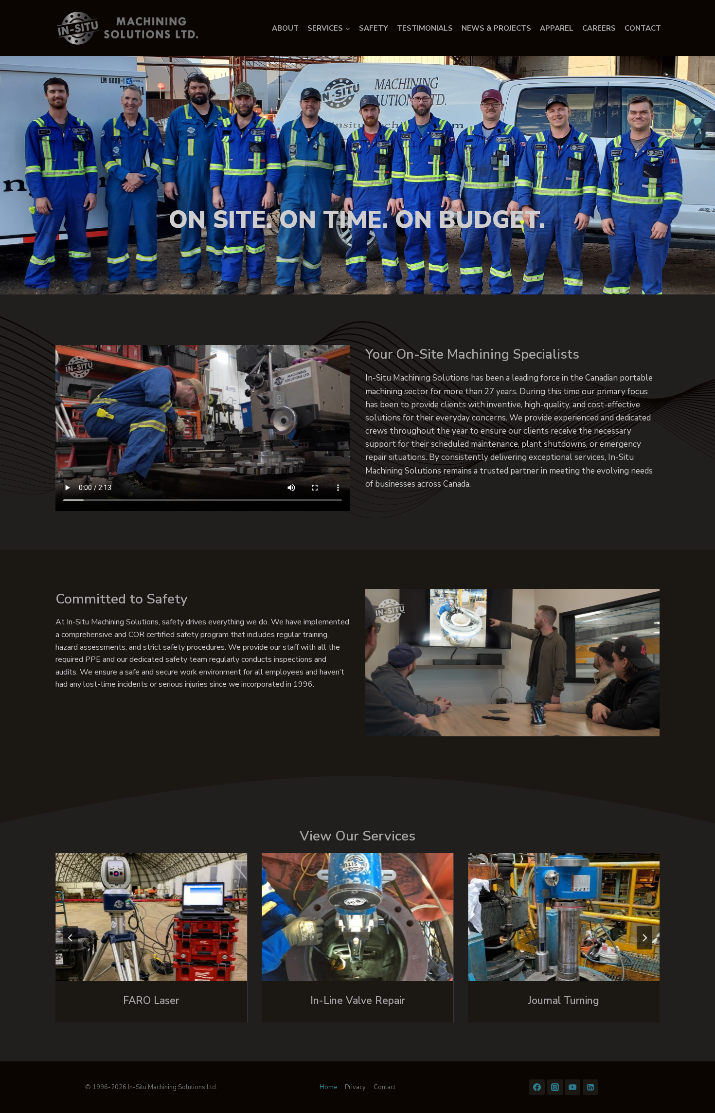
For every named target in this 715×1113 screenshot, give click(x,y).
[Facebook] (537, 1087)
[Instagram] (555, 1087)
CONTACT (643, 28)
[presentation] (151, 917)
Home (328, 1087)
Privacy (355, 1087)
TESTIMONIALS (425, 28)
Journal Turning (563, 1000)
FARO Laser (151, 1000)
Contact (384, 1087)
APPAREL (556, 28)
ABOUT (285, 28)
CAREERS (599, 28)
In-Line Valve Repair (357, 1000)
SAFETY (373, 28)
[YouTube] (572, 1087)
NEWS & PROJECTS (496, 28)
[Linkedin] (590, 1087)
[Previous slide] (70, 937)
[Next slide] (644, 937)
